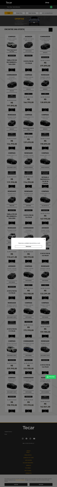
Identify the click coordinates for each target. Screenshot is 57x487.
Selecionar (28, 246)
